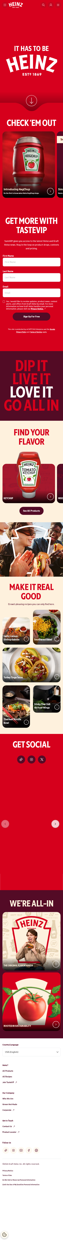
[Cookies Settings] (4, 1234)
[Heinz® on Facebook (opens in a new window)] (28, 1150)
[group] (31, 820)
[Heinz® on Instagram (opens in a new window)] (31, 759)
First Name (8, 256)
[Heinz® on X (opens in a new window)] (42, 759)
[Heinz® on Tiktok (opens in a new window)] (21, 759)
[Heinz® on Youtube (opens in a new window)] (21, 1150)
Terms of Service (36, 332)
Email (5, 286)
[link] (31, 100)
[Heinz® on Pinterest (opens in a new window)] (36, 1150)
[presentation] (55, 824)
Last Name (8, 271)
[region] (31, 820)
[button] (5, 5)
